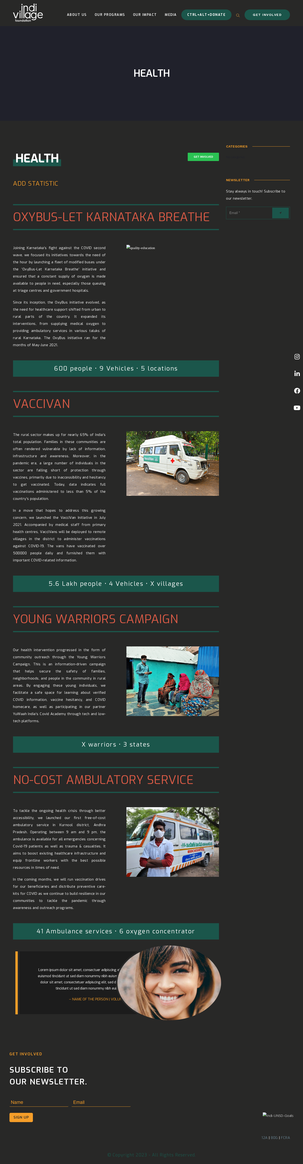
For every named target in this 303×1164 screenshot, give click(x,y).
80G (274, 1137)
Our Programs (110, 15)
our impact (145, 15)
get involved (267, 15)
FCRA (285, 1137)
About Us (77, 15)
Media (171, 15)
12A (265, 1137)
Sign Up (21, 1117)
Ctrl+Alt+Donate (206, 15)
